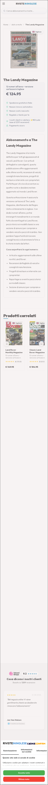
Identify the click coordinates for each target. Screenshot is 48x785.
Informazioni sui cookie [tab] (26, 750)
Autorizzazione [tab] (10, 751)
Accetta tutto (24, 773)
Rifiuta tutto (24, 779)
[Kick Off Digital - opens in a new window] (36, 743)
